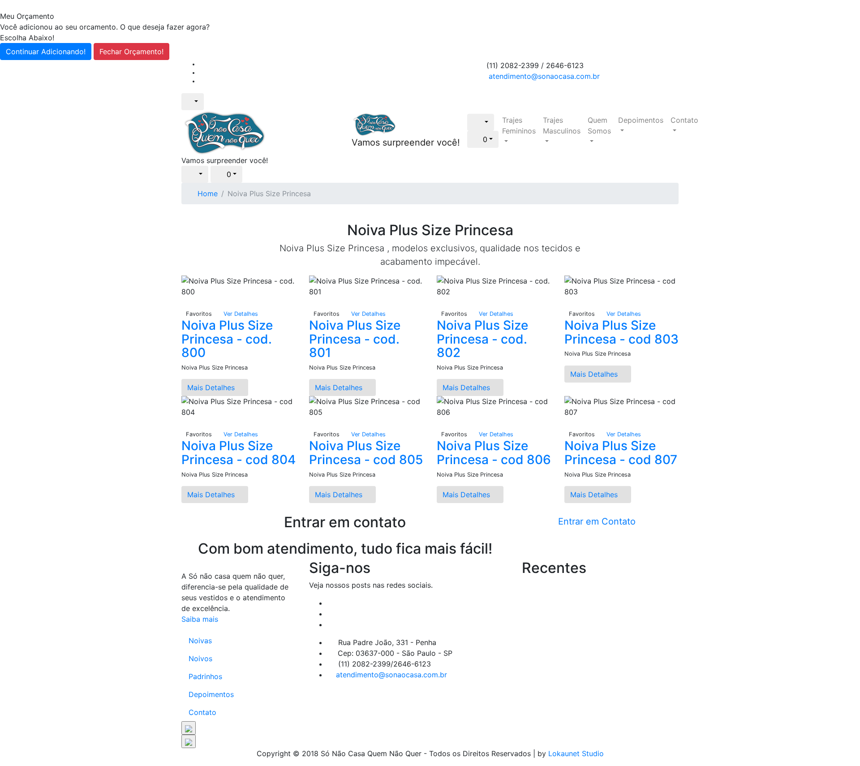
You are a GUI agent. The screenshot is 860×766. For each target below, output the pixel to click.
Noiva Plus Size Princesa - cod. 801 (354, 339)
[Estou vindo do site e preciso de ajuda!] (188, 727)
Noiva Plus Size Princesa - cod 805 (366, 452)
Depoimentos (640, 120)
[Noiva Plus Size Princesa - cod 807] (567, 422)
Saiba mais (199, 619)
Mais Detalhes (212, 387)
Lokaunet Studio (576, 753)
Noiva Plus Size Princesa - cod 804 (238, 452)
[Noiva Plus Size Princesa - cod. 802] (439, 302)
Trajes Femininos (519, 125)
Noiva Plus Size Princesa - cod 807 (620, 452)
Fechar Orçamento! (131, 51)
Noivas (200, 640)
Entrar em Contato (597, 521)
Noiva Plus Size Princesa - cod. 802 (482, 339)
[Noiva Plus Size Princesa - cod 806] (439, 422)
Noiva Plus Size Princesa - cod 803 (621, 332)
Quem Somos (599, 125)
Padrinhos (205, 676)
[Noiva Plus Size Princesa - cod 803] (567, 302)
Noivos (200, 658)
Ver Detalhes (241, 313)
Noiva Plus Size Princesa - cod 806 (494, 452)
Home (208, 193)
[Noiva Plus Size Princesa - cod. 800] (184, 302)
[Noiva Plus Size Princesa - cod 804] (184, 422)
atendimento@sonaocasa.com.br (544, 76)
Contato (684, 120)
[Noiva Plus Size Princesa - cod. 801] (311, 302)
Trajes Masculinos (561, 125)
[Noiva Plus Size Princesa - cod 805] (311, 422)
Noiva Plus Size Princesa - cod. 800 (227, 339)
